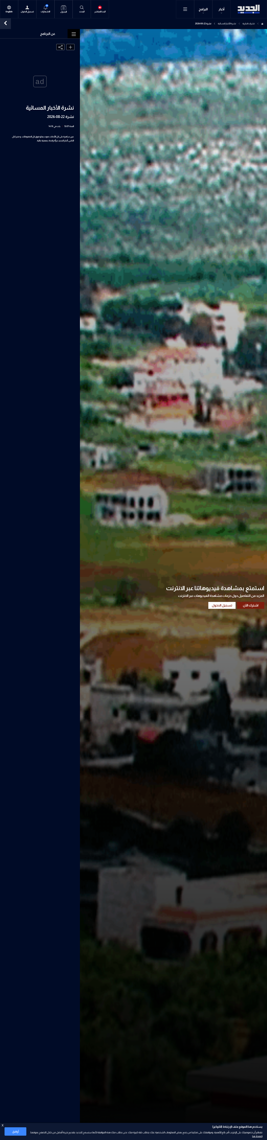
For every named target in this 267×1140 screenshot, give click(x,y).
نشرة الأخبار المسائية (227, 23)
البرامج (203, 9)
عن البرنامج (47, 34)
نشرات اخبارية (248, 23)
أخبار (221, 9)
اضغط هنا (257, 1136)
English (9, 11)
